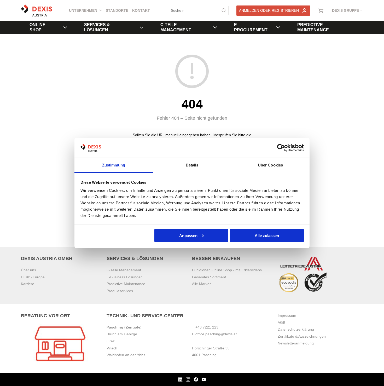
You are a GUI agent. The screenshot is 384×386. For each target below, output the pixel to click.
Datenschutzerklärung (296, 329)
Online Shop (37, 27)
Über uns (28, 270)
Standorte (117, 10)
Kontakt (141, 10)
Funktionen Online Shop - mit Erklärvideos (227, 270)
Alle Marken (202, 284)
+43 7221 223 (206, 327)
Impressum (287, 315)
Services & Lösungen (97, 27)
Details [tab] (192, 165)
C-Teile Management (175, 27)
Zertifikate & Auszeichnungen (302, 336)
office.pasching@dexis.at (216, 334)
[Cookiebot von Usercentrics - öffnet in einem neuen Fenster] (281, 148)
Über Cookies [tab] (270, 165)
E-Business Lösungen (125, 277)
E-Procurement (250, 27)
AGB (281, 322)
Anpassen (188, 235)
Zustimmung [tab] (113, 165)
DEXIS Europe (33, 277)
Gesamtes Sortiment (209, 277)
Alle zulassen (267, 235)
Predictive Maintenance (313, 27)
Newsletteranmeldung (296, 343)
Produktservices (120, 291)
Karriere (27, 284)
